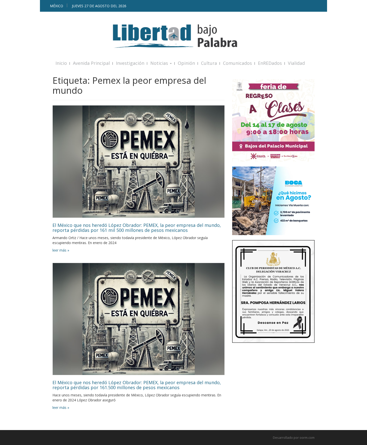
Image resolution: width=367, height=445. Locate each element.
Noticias (159, 63)
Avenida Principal (91, 63)
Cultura (209, 63)
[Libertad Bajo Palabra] (183, 36)
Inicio (61, 63)
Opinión (186, 63)
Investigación (130, 63)
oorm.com (307, 437)
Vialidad (296, 63)
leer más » (60, 250)
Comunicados (237, 63)
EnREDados (270, 63)
